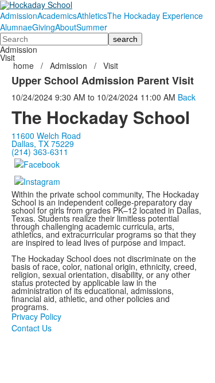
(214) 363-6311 (39, 151)
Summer (91, 27)
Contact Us (31, 328)
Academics (57, 15)
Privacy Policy (36, 316)
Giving (43, 27)
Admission (18, 15)
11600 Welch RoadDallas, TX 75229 (46, 139)
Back (187, 97)
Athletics (92, 15)
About (65, 27)
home (24, 65)
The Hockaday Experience (155, 15)
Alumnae (16, 27)
